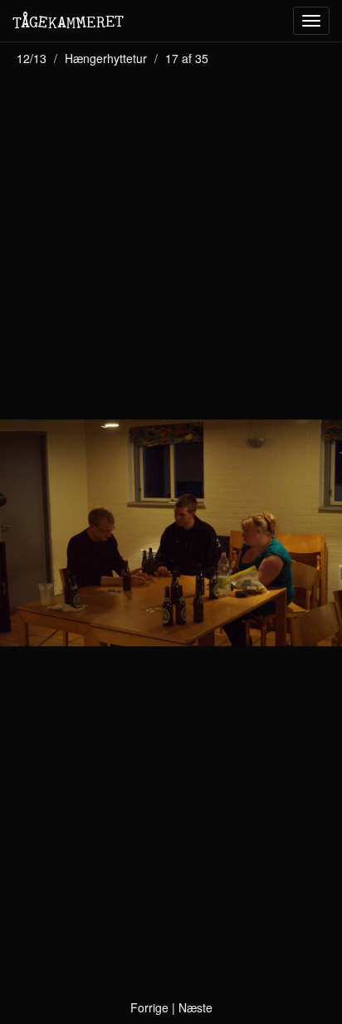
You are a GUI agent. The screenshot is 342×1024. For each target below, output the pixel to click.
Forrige (149, 1007)
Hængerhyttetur (106, 58)
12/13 (31, 58)
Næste (195, 1007)
